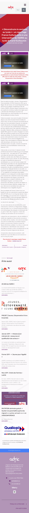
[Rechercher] (24, 10)
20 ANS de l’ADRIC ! (8, 284)
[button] (14, 492)
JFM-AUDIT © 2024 (21, 508)
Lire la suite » (5, 295)
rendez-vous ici (16, 241)
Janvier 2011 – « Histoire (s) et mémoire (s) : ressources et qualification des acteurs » (11, 336)
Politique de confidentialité (17, 504)
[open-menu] (25, 5)
